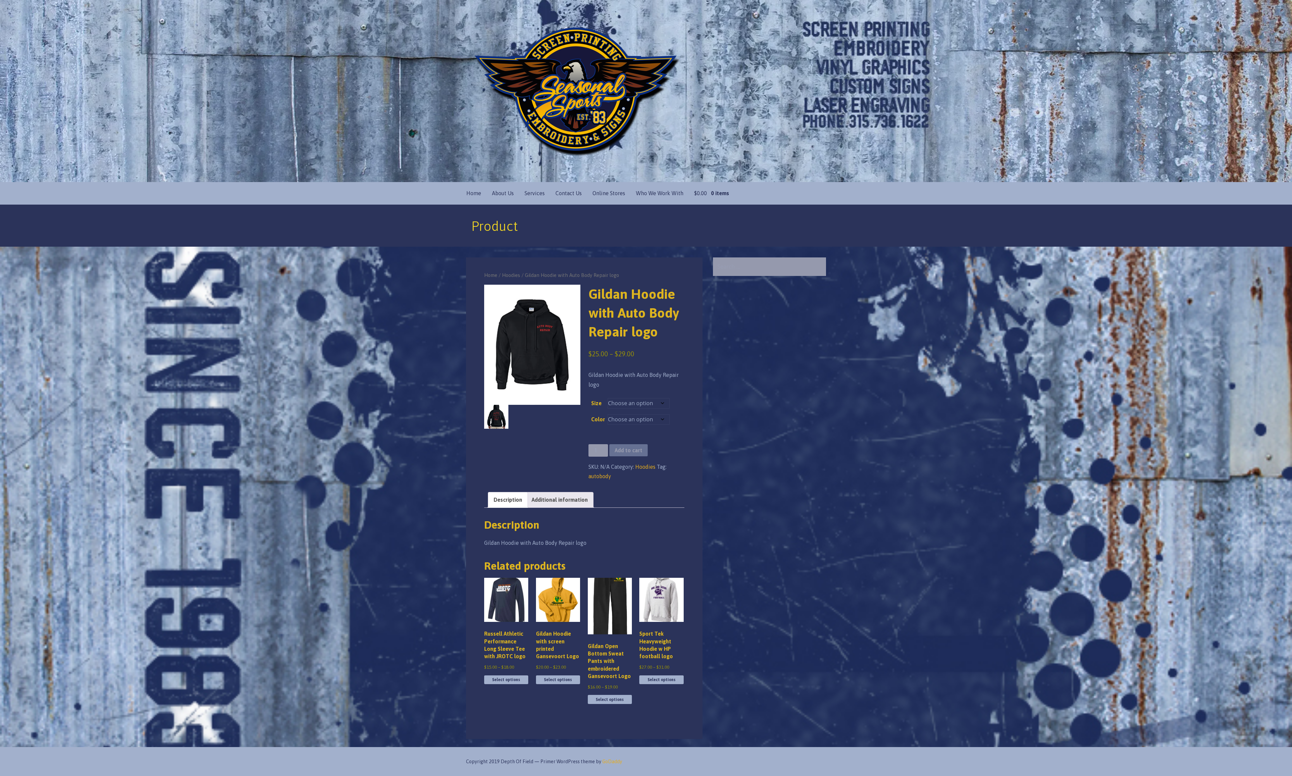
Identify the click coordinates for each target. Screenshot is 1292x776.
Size (596, 403)
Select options (506, 679)
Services (535, 193)
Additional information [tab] (560, 500)
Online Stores (609, 193)
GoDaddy (612, 761)
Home (473, 193)
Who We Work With (659, 193)
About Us (503, 193)
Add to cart (628, 450)
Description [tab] (508, 500)
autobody (599, 476)
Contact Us (568, 193)
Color (598, 419)
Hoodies (511, 275)
